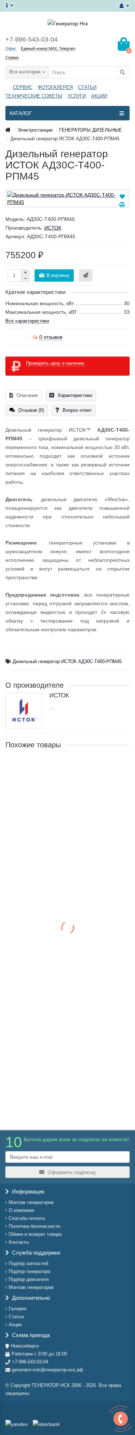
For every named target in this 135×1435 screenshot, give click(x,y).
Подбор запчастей (28, 1263)
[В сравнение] (122, 205)
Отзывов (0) (31, 410)
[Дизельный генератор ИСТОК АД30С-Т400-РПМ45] (67, 198)
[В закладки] (122, 197)
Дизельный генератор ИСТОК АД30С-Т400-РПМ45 (67, 661)
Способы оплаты (27, 1218)
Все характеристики (27, 321)
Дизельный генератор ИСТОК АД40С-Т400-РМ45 (65, 768)
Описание (27, 395)
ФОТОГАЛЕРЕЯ (55, 87)
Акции (15, 1324)
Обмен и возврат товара (35, 1234)
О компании (21, 1210)
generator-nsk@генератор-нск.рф (47, 1369)
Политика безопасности (34, 1226)
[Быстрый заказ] (86, 275)
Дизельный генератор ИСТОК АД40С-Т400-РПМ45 (58, 863)
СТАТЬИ (87, 87)
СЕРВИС (22, 87)
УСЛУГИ (77, 96)
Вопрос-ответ (77, 410)
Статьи (16, 1316)
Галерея (17, 1308)
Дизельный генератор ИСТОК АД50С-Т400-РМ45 (65, 950)
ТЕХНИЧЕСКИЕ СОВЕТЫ (33, 96)
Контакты (19, 1242)
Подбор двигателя (29, 1279)
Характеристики (75, 395)
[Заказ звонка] (120, 1418)
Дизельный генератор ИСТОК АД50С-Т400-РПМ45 (58, 1045)
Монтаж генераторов (31, 1202)
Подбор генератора (29, 1271)
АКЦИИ (99, 96)
